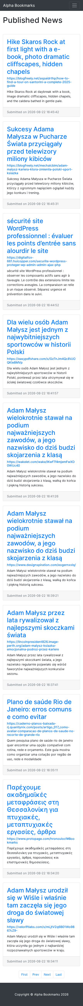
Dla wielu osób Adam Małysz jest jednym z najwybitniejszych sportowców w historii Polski (39, 337)
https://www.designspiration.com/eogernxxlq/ (41, 565)
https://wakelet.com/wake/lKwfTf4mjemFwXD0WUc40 (41, 463)
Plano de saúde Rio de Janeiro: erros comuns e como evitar (39, 709)
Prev (35, 974)
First (24, 974)
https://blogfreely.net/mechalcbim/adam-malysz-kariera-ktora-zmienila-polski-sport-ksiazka (39, 169)
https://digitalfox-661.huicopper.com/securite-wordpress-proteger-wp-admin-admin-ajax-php (37, 261)
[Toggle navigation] (74, 5)
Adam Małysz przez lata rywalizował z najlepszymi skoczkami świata (41, 624)
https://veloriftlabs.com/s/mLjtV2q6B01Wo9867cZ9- (41, 928)
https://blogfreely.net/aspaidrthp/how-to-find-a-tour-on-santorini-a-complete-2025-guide (39, 82)
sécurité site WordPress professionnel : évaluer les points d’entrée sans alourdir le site (41, 236)
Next (47, 974)
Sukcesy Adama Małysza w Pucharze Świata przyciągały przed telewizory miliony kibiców (37, 144)
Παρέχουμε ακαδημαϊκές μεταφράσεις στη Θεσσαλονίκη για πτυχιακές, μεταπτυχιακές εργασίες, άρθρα (33, 809)
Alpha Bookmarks (19, 5)
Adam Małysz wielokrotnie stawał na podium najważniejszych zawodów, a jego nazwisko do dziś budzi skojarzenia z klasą (41, 433)
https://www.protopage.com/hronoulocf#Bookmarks (41, 840)
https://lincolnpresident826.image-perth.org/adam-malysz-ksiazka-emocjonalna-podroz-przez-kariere (33, 645)
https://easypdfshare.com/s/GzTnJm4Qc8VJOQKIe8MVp (41, 360)
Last (59, 974)
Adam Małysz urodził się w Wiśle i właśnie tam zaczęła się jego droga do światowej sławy (37, 905)
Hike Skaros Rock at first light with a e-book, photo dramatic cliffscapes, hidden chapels (38, 56)
